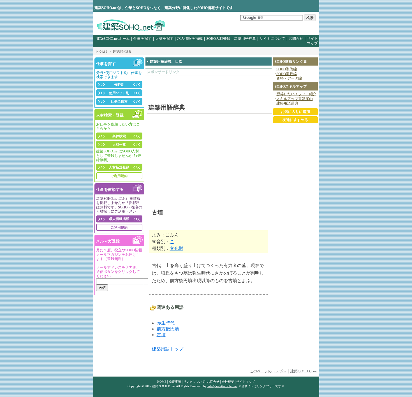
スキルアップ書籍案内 (294, 99)
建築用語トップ (167, 349)
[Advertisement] (179, 86)
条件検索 (119, 136)
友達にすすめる (295, 120)
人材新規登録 (119, 167)
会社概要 (228, 381)
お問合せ (296, 39)
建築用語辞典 (245, 39)
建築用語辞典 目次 (166, 62)
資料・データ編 (289, 78)
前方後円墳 (168, 328)
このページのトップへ (268, 371)
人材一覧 (119, 144)
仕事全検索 (119, 101)
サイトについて (272, 39)
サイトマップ (245, 381)
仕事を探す (142, 39)
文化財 (176, 248)
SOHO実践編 (286, 74)
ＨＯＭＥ (102, 51)
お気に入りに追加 (295, 112)
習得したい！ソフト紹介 (296, 94)
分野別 (119, 84)
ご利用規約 (119, 176)
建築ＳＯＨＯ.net (304, 371)
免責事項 (175, 381)
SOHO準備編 (286, 69)
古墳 (161, 334)
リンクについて (194, 381)
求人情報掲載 (119, 218)
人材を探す (164, 39)
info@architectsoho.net (222, 386)
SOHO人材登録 (218, 39)
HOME (161, 381)
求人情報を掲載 (190, 39)
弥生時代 (166, 323)
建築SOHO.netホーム (113, 39)
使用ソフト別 (119, 93)
